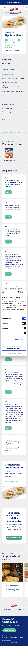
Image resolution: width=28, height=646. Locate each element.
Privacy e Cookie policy (19, 635)
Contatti (4, 635)
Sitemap (21, 637)
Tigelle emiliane (14, 14)
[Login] (23, 7)
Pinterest (7, 612)
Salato (12, 12)
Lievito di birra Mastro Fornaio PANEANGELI (12, 73)
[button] (22, 32)
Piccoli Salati (19, 12)
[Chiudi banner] (25, 291)
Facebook (7, 609)
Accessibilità (5, 637)
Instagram (20, 609)
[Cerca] (26, 7)
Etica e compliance (14, 637)
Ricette (7, 12)
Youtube (21, 612)
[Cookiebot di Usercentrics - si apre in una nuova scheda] (17, 292)
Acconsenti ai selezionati (14, 348)
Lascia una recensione (10, 45)
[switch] (24, 323)
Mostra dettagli (19, 339)
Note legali (10, 635)
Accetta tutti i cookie (14, 344)
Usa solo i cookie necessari (14, 353)
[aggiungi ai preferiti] (23, 32)
